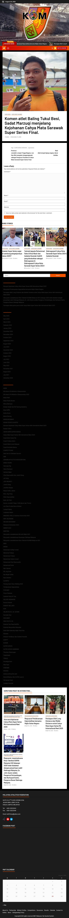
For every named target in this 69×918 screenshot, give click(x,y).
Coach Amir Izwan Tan (9, 438)
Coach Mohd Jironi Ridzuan (11, 444)
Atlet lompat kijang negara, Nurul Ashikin (48, 153)
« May (4, 905)
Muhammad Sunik (8, 565)
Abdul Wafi (6, 397)
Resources (40, 910)
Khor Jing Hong (7, 494)
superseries (31, 147)
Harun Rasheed (7, 469)
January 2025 (7, 328)
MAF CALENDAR (8, 519)
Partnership (12, 910)
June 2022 (6, 362)
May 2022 (6, 365)
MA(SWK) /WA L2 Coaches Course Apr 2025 (16, 515)
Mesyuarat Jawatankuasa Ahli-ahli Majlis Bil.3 (16, 534)
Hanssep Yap (7, 466)
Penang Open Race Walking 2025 (13, 584)
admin (7, 137)
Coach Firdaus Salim (9, 441)
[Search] (52, 48)
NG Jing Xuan (7, 571)
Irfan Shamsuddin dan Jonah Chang (13, 475)
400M (5, 388)
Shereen (5, 633)
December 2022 (8, 350)
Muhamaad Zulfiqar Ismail (11, 550)
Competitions (31, 910)
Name (6, 195)
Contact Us (59, 910)
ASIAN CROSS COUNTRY (10, 422)
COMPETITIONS (8, 450)
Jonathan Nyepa (8, 487)
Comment (7, 172)
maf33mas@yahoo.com (13, 814)
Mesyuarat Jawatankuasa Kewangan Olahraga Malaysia (19, 537)
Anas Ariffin (6, 410)
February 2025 (7, 325)
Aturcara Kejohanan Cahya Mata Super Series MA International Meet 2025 (24, 286)
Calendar (52, 910)
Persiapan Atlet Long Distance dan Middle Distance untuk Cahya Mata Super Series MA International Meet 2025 (54, 723)
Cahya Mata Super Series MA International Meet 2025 (19, 435)
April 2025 (6, 319)
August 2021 (7, 371)
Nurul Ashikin (7, 577)
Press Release (7, 593)
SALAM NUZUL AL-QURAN (11, 612)
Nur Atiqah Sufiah (8, 574)
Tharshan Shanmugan (9, 652)
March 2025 (6, 322)
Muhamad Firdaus (8, 553)
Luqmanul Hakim (8, 512)
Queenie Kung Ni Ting (9, 596)
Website (6, 207)
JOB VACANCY (7, 481)
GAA (4, 456)
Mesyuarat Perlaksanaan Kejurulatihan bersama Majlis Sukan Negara (23, 289)
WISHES (5, 671)
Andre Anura (6, 413)
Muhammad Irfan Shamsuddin (12, 562)
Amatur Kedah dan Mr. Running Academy (15, 407)
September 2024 (8, 341)
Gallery (5, 912)
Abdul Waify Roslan (9, 401)
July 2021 (6, 375)
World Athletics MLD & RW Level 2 (13, 677)
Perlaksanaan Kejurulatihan (11, 587)
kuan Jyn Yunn (7, 500)
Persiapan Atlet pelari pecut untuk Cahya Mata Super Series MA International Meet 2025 (29, 305)
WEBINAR (6, 668)
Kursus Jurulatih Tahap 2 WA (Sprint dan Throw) (17, 503)
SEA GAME (6, 618)
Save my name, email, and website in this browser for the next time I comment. (29, 213)
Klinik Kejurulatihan (8, 497)
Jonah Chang (7, 484)
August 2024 (7, 344)
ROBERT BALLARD (8, 605)
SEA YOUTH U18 (8, 621)
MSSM (5, 547)
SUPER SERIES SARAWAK (17, 114)
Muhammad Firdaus (9, 556)
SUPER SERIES (8, 114)
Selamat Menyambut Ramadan (12, 627)
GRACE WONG (7, 463)
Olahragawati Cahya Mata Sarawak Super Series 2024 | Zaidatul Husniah (56, 253)
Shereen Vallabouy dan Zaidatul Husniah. (15, 637)
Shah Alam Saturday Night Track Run (13, 630)
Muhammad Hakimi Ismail (11, 559)
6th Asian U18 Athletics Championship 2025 (16, 394)
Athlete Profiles (21, 910)
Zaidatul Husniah (8, 683)
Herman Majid (7, 472)
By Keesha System (48, 916)
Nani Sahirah (7, 568)
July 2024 (6, 347)
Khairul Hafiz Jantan (9, 491)
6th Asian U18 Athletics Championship (14, 391)
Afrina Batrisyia (7, 404)
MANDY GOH (7, 528)
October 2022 (7, 353)
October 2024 (7, 337)
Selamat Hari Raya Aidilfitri (11, 624)
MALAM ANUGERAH (9, 522)
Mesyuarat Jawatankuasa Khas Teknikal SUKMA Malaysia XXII (21, 540)
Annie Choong (7, 416)
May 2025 (6, 316)
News (9, 912)
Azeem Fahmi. (7, 428)
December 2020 (8, 378)
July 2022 (6, 359)
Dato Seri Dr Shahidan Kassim (12, 453)
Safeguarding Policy (18, 912)
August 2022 (7, 356)
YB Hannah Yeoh (8, 680)
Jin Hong (6, 478)
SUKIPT (5, 640)
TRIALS (5, 658)
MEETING (6, 531)
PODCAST (6, 590)
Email (6, 201)
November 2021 (8, 368)
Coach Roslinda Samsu (10, 447)
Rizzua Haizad (7, 602)
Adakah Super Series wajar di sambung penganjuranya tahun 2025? (12, 253)
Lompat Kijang (7, 509)
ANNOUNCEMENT (8, 419)
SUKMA (5, 643)
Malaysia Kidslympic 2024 (11, 525)
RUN (4, 609)
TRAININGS (6, 655)
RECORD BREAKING (9, 599)
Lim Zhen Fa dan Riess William (12, 506)
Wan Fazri (6, 664)
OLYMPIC (6, 581)
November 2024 (8, 334)
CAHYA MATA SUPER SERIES (12, 432)
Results (46, 910)
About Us (5, 910)
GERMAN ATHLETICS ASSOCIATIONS (14, 460)
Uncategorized (7, 661)
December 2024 (8, 331)
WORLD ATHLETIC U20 (10, 674)
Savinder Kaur (7, 615)
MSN (4, 543)
